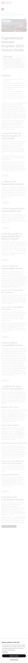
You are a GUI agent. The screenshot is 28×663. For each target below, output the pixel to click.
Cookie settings (14, 659)
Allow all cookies (14, 656)
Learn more (4, 652)
